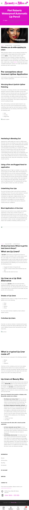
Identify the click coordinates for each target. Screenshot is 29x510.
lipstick (15, 62)
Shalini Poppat (17, 45)
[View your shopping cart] (26, 3)
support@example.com (6, 488)
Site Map (3, 462)
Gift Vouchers (4, 460)
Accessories (3, 465)
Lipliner (2, 45)
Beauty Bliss (14, 502)
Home (6, 20)
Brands (2, 458)
